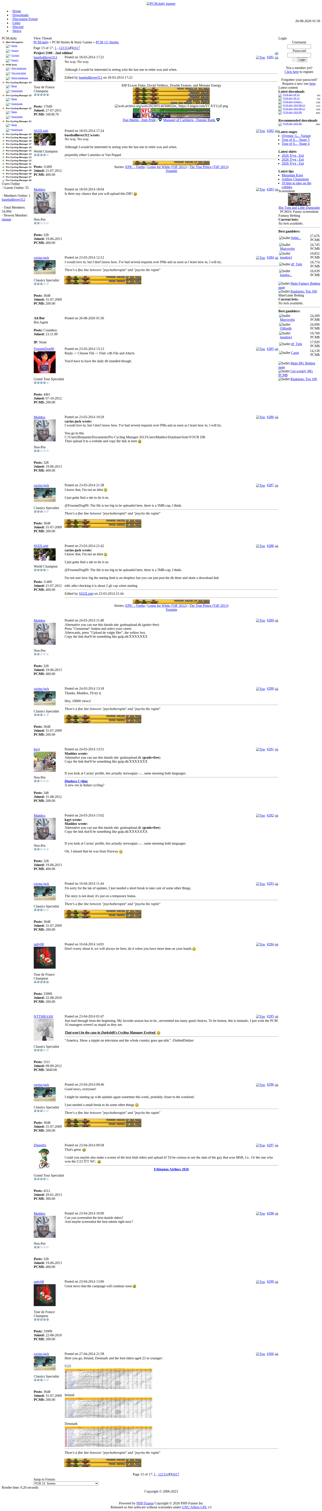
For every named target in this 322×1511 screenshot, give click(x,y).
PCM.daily (41, 42)
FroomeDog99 (44, 349)
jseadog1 (286, 257)
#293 (270, 883)
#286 (270, 417)
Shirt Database (19, 68)
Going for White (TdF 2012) (167, 167)
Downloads (17, 91)
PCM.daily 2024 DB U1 (294, 109)
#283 (270, 189)
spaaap (6, 219)
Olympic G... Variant (296, 136)
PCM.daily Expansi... (293, 102)
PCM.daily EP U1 (291, 98)
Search (15, 50)
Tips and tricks (18, 73)
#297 (270, 1145)
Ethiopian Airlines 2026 (171, 1169)
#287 (270, 485)
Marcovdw (287, 248)
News (14, 86)
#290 (270, 688)
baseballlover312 (13, 199)
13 (64, 48)
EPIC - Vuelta (135, 167)
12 (60, 48)
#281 (270, 57)
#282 (270, 131)
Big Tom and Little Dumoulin (299, 208)
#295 (270, 1016)
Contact (15, 55)
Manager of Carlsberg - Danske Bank (189, 120)
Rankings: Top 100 (303, 291)
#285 (270, 349)
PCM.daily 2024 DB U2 (294, 105)
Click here (292, 72)
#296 (270, 1084)
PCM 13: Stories (107, 42)
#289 (270, 620)
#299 (270, 1281)
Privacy (15, 60)
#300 (270, 1354)
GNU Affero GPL (194, 1507)
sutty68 (39, 944)
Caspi (295, 353)
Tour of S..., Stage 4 (296, 144)
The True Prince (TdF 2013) (208, 167)
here (312, 83)
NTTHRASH (43, 1016)
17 (78, 48)
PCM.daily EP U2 (291, 95)
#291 (270, 749)
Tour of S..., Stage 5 (296, 140)
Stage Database (19, 78)
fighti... (296, 238)
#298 (270, 1213)
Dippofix (40, 1145)
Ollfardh (286, 328)
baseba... (286, 275)
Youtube (171, 171)
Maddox (39, 189)
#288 (270, 546)
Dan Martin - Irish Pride (139, 120)
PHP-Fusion (145, 1503)
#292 (270, 815)
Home (14, 45)
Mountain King (292, 175)
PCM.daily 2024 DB (292, 112)
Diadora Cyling (76, 781)
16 (74, 48)
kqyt (37, 749)
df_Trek (296, 264)
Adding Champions (295, 179)
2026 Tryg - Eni (293, 155)
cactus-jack (41, 257)
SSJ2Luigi (41, 131)
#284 (270, 257)
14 (67, 48)
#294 (270, 944)
